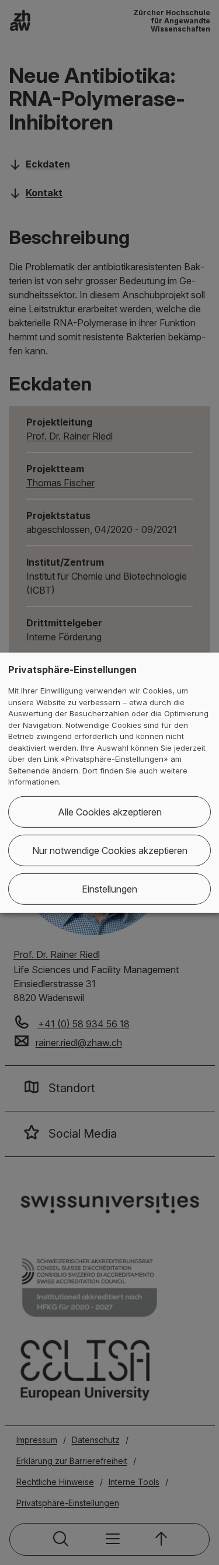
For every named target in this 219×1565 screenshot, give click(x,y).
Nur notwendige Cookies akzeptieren (109, 850)
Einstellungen (109, 889)
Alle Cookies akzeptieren (110, 812)
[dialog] (109, 782)
